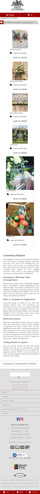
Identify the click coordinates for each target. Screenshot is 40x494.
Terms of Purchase (20, 486)
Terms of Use (34, 486)
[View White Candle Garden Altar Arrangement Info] (20, 102)
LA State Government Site (28, 483)
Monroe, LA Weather (9, 483)
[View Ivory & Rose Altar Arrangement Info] (20, 134)
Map (20, 492)
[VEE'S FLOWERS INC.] (20, 10)
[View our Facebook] (18, 420)
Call (7, 492)
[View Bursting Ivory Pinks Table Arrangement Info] (20, 71)
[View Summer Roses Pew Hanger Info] (20, 219)
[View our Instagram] (21, 420)
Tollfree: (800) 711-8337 (20, 437)
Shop (11, 14)
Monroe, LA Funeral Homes (11, 480)
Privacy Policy (6, 486)
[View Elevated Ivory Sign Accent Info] (20, 173)
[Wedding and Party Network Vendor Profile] (20, 477)
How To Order (20, 57)
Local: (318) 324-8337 (20, 434)
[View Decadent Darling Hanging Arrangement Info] (20, 39)
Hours (34, 492)
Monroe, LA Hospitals (31, 480)
